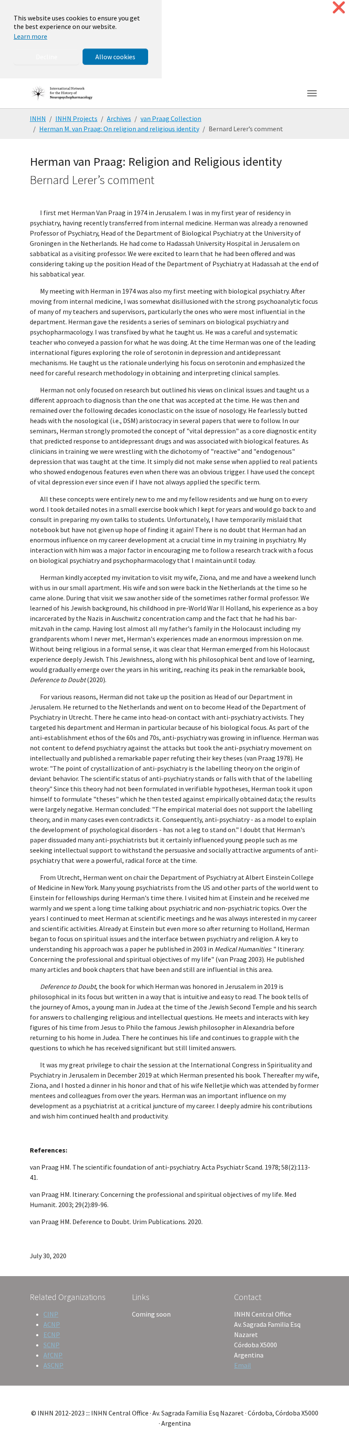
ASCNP (53, 1365)
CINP (50, 1314)
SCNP (51, 1344)
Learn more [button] (30, 36)
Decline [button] (46, 56)
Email (242, 1365)
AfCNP (53, 1355)
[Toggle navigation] (312, 93)
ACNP (51, 1324)
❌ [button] (339, 7)
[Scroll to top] (330, 1425)
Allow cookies (115, 56)
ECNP (51, 1334)
